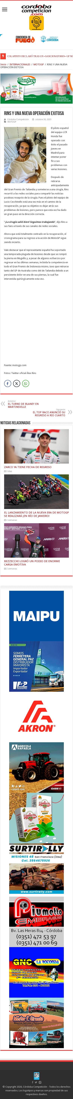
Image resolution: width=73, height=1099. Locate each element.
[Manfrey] (36, 88)
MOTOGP (39, 64)
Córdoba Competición (18, 119)
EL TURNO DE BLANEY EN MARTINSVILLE (23, 404)
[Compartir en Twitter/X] (16, 383)
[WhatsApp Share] (25, 383)
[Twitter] (36, 1082)
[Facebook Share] (7, 383)
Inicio (3, 64)
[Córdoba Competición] (36, 9)
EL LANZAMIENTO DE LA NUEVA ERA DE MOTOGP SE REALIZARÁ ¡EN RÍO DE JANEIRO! (36, 514)
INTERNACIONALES (20, 64)
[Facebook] (32, 1082)
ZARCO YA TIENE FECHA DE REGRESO (27, 467)
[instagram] (40, 1082)
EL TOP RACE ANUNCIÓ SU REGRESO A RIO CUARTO (49, 412)
